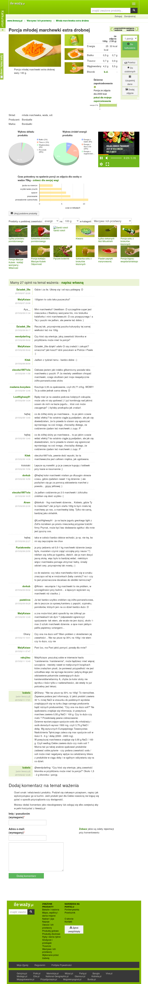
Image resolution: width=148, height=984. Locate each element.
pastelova (25, 599)
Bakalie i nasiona (50, 909)
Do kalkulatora (130, 46)
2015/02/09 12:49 (22, 616)
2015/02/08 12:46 (22, 390)
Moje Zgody (22, 965)
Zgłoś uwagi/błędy (74, 929)
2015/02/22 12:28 (22, 774)
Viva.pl (109, 973)
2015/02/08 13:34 (22, 400)
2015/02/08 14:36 (22, 459)
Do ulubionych (130, 69)
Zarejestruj (129, 16)
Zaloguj (118, 16)
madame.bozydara (20, 387)
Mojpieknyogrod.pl (72, 979)
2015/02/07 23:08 (22, 303)
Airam (27, 502)
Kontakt (68, 921)
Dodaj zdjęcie (131, 91)
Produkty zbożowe (51, 933)
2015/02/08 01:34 (22, 313)
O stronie (69, 918)
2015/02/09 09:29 (22, 603)
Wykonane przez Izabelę (50, 956)
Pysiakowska (23, 547)
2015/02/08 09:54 (22, 363)
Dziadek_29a (23, 289)
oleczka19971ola (21, 369)
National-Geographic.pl (57, 976)
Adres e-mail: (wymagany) (17, 830)
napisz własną (72, 282)
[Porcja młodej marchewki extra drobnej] (74, 41)
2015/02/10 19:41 (22, 637)
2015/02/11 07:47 (22, 651)
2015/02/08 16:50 (22, 478)
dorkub (26, 475)
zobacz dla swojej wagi (46, 180)
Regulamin (39, 965)
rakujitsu (25, 657)
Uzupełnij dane (130, 82)
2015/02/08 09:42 (22, 350)
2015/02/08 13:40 (22, 417)
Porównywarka (72, 909)
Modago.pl (22, 976)
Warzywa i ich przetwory (49, 951)
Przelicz (131, 62)
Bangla (96, 973)
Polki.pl (36, 973)
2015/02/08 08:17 (22, 330)
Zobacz (83, 828)
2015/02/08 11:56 (22, 373)
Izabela (26, 692)
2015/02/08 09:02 (22, 340)
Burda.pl (92, 979)
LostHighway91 (21, 396)
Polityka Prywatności (61, 965)
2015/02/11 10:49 (22, 661)
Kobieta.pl (96, 976)
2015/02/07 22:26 (22, 293)
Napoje (45, 921)
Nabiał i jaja (48, 918)
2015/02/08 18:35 (22, 496)
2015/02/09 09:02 (22, 589)
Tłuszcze (46, 945)
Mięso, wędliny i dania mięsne (50, 914)
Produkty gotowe (50, 930)
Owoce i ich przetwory (48, 926)
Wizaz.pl (69, 973)
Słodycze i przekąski (47, 941)
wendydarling (22, 336)
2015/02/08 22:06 (22, 506)
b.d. (106, 71)
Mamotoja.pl (53, 973)
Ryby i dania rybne (51, 936)
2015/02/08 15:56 (22, 469)
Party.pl (82, 973)
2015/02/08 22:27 (22, 541)
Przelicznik (70, 912)
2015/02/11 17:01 (22, 699)
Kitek (27, 359)
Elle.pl (36, 976)
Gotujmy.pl (22, 973)
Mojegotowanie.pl (25, 979)
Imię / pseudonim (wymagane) (19, 815)
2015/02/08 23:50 (22, 551)
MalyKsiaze (24, 299)
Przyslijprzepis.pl (48, 979)
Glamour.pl (80, 976)
